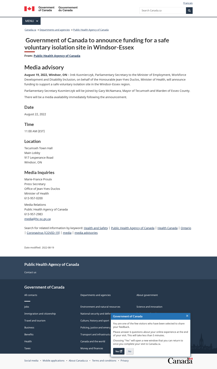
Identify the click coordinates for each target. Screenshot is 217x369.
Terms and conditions (104, 360)
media (67, 233)
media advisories (86, 233)
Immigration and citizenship (40, 313)
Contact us (30, 272)
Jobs (26, 306)
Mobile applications (54, 360)
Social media (31, 360)
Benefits (29, 334)
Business (29, 327)
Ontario (186, 228)
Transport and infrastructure (96, 334)
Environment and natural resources (100, 306)
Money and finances (91, 348)
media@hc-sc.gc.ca (37, 219)
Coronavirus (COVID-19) (43, 233)
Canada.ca (30, 29)
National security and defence (97, 313)
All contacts (30, 295)
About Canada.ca (78, 360)
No (130, 352)
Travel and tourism (34, 320)
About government (147, 295)
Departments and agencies (55, 29)
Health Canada (168, 228)
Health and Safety (96, 228)
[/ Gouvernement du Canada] (51, 9)
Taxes (27, 348)
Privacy (125, 360)
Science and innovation (149, 306)
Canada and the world (92, 341)
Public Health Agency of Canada (91, 29)
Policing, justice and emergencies (99, 327)
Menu (30, 21)
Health (28, 341)
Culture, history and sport (94, 320)
